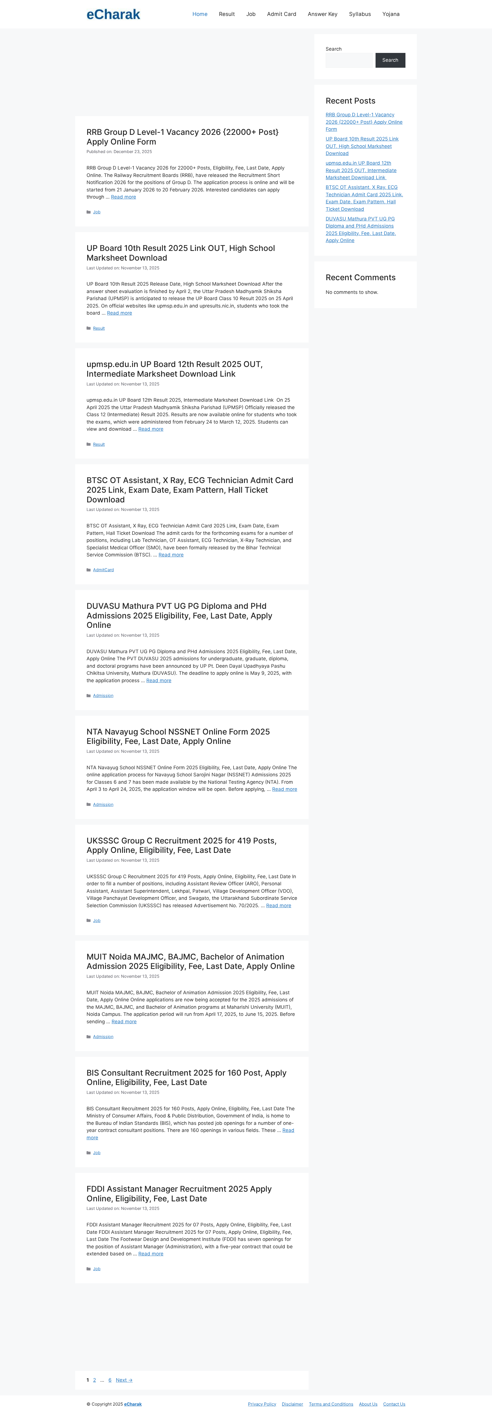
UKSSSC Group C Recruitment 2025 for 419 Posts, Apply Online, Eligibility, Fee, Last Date (182, 845)
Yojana (391, 14)
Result (227, 14)
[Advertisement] (192, 74)
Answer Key (323, 14)
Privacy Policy (262, 1404)
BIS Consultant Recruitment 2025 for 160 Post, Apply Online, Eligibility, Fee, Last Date (187, 1077)
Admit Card (281, 14)
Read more (123, 197)
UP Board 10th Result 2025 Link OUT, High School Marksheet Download (181, 253)
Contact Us (394, 1404)
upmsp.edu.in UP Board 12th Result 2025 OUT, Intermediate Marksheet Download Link (175, 369)
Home (200, 14)
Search (334, 49)
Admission (103, 695)
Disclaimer (292, 1404)
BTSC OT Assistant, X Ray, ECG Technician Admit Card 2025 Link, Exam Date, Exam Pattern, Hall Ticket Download (190, 489)
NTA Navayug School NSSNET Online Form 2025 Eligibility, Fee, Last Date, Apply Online (178, 736)
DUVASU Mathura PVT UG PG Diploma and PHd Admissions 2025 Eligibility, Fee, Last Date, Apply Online (179, 615)
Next (124, 1380)
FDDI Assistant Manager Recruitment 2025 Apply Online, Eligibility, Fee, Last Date (179, 1193)
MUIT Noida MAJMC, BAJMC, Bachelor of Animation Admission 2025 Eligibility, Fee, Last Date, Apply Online (191, 961)
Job (251, 14)
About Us (368, 1404)
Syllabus (360, 14)
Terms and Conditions (331, 1404)
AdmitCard (103, 569)
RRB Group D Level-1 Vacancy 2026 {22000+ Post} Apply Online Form (183, 137)
